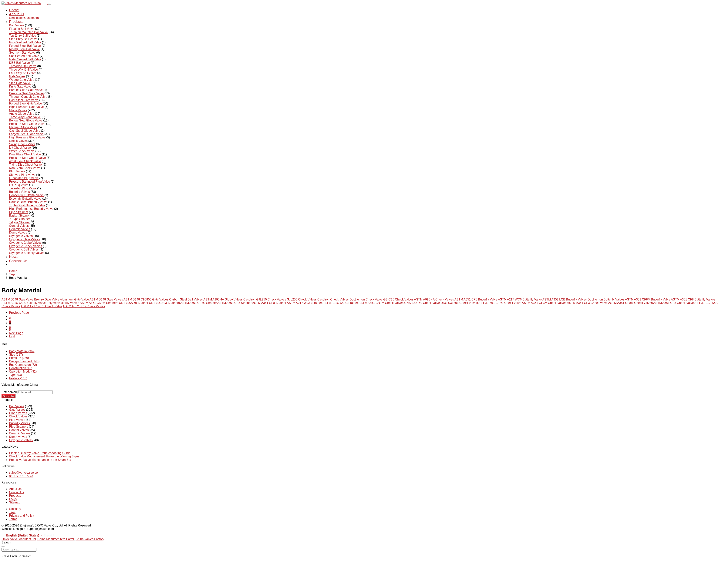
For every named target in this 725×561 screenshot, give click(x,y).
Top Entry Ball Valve (22, 35)
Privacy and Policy (21, 515)
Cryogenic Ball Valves (24, 249)
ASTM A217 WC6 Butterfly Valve (520, 299)
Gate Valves (17, 76)
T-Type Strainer (19, 222)
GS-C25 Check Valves (398, 299)
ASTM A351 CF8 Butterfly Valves (693, 299)
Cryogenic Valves (21, 235)
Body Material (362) (22, 351)
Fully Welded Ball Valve (25, 42)
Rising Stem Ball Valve (24, 49)
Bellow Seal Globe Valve (25, 120)
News (13, 257)
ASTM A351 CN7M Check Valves (381, 302)
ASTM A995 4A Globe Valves (223, 299)
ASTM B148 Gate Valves (106, 299)
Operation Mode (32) (23, 371)
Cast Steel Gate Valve (24, 100)
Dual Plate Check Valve (25, 154)
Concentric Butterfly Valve (26, 195)
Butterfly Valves (19, 191)
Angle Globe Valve (21, 113)
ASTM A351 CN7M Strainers (99, 302)
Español (49, 535)
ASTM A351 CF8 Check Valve (673, 302)
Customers (31, 17)
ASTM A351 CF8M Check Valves (630, 302)
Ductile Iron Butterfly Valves (606, 299)
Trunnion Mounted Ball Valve (28, 32)
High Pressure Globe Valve (27, 137)
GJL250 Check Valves (302, 299)
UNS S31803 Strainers (164, 302)
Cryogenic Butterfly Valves (26, 252)
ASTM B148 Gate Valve (17, 299)
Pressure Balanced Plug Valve (29, 181)
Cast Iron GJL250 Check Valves (264, 299)
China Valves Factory (90, 539)
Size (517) (16, 354)
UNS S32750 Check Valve (422, 302)
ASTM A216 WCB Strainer (340, 302)
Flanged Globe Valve (23, 127)
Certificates (16, 17)
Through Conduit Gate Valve (28, 96)
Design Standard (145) (24, 361)
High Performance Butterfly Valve (31, 208)
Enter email (9, 392)
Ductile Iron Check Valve (366, 299)
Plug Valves (17, 171)
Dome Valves (18, 232)
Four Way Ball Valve (22, 73)
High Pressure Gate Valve (26, 106)
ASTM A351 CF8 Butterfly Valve (475, 299)
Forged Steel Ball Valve (25, 45)
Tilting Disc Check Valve (25, 164)
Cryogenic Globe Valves (25, 242)
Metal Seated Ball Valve (25, 59)
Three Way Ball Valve (23, 69)
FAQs (13, 499)
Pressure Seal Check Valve (27, 157)
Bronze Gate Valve (46, 299)
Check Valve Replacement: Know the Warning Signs (44, 456)
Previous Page (19, 312)
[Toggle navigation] (49, 4)
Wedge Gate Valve (21, 79)
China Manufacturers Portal (55, 539)
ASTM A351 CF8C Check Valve (499, 302)
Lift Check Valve (20, 147)
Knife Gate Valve (20, 86)
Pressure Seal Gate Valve (26, 93)
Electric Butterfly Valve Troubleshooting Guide (39, 453)
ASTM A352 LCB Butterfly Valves (564, 299)
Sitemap (14, 502)
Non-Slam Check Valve (24, 168)
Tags (12, 274)
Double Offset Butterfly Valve (28, 202)
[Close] (3, 546)
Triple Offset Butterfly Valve (27, 205)
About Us (16, 14)
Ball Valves (16, 25)
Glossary (15, 508)
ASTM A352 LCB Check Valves (84, 306)
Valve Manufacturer (23, 539)
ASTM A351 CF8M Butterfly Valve (647, 299)
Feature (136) (18, 378)
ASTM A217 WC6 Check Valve (41, 306)
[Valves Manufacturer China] (25, 3)
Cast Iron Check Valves (333, 299)
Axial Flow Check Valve (25, 161)
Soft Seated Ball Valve (24, 56)
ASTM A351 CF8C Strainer (198, 302)
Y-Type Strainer (19, 219)
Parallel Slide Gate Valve (26, 89)
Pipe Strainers (18, 212)
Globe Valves (18, 110)
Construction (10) (20, 368)
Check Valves (18, 140)
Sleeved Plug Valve (22, 174)
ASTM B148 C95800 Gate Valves (145, 299)
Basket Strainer (19, 215)
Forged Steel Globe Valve (26, 134)
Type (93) (15, 375)
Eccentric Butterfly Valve (25, 198)
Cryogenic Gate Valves (24, 239)
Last (12, 336)
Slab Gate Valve (20, 83)
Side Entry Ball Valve (23, 39)
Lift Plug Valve (18, 185)
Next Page (16, 333)
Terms (13, 519)
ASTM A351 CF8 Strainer (269, 302)
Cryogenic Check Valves (25, 246)
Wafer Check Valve (22, 151)
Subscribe (8, 396)
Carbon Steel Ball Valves (186, 299)
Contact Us (18, 261)
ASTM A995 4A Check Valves (434, 299)
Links (5, 539)
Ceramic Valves (19, 229)
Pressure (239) (19, 358)
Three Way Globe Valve (25, 117)
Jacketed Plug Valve (22, 188)
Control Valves (19, 225)
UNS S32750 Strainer (133, 302)
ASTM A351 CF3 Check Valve (587, 302)
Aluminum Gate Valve (74, 299)
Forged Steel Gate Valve (25, 103)
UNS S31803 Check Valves (459, 302)
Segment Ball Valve (22, 52)
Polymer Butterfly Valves (62, 302)
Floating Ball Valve (21, 28)
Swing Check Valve (22, 144)
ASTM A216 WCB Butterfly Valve (24, 302)
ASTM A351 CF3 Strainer (234, 302)
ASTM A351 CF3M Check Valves (544, 302)
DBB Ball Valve (19, 62)
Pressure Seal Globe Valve (27, 123)
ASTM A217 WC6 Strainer (304, 302)
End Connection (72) (23, 364)
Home (14, 10)
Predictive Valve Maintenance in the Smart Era (40, 459)
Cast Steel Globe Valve (24, 130)
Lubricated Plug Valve (24, 178)
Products (16, 22)
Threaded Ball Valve (22, 66)
